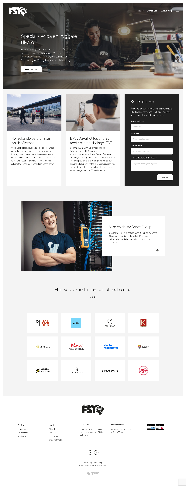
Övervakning (166, 11)
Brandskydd (152, 11)
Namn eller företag (137, 121)
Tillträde (140, 11)
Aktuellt (52, 429)
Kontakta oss (23, 436)
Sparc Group (97, 463)
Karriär (52, 425)
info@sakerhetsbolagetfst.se (121, 429)
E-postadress (135, 133)
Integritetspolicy (56, 440)
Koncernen (54, 436)
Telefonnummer (136, 146)
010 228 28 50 (117, 432)
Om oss (52, 432)
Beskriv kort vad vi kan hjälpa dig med (144, 158)
